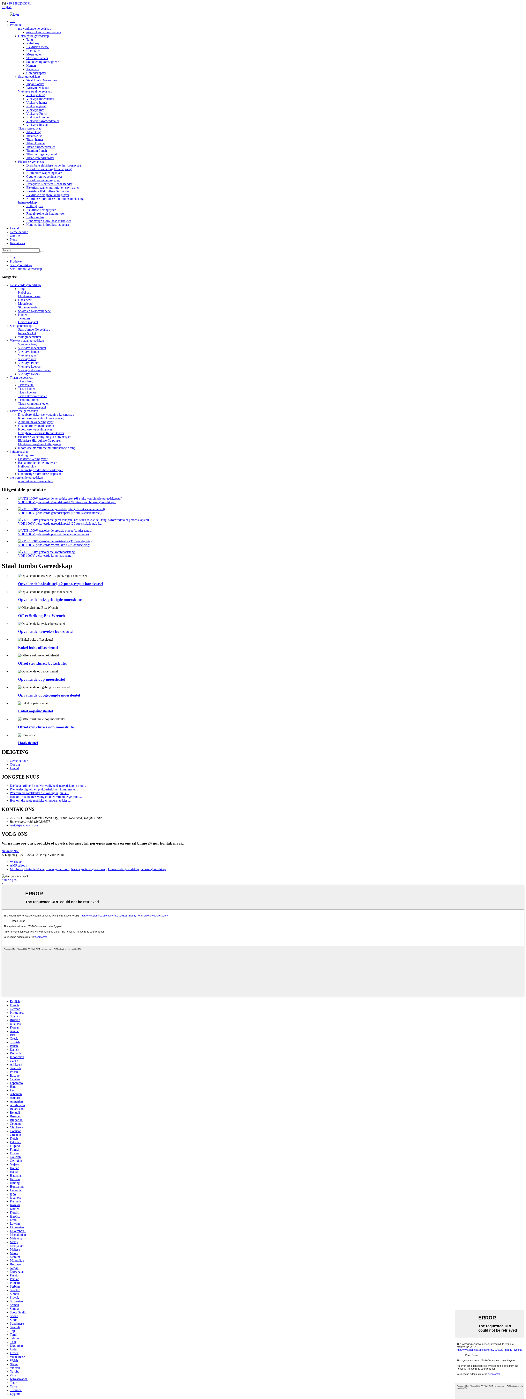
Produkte (16, 25)
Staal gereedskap (29, 76)
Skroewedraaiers (37, 58)
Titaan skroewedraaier (40, 147)
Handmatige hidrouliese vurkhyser (48, 221)
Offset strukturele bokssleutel (42, 663)
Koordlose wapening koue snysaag (49, 169)
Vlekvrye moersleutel (40, 99)
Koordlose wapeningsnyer (43, 180)
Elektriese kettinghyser (41, 210)
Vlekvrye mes (35, 110)
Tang (29, 39)
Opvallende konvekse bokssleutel (45, 631)
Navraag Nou (10, 851)
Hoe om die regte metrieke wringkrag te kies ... (40, 800)
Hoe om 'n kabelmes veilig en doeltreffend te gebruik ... (46, 796)
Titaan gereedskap (30, 128)
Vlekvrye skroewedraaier (42, 121)
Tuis (12, 21)
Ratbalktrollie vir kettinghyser (45, 213)
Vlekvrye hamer (36, 102)
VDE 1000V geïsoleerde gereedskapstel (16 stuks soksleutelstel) (60, 513)
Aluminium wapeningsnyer (44, 173)
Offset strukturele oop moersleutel (46, 727)
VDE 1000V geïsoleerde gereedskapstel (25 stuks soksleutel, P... (60, 523)
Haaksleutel (28, 743)
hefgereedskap (27, 202)
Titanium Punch (36, 150)
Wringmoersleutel (37, 87)
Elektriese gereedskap (32, 161)
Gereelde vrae (19, 232)
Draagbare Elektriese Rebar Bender (49, 184)
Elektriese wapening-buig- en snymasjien (53, 187)
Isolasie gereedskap (153, 869)
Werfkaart (16, 861)
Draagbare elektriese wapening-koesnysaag (54, 165)
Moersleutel (34, 54)
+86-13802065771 (19, 3)
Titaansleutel (34, 136)
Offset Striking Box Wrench (41, 615)
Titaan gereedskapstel (40, 158)
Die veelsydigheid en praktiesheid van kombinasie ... (44, 789)
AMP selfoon (18, 865)
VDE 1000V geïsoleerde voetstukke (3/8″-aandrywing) (54, 545)
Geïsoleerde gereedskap (33, 36)
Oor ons (15, 235)
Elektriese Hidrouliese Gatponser (47, 191)
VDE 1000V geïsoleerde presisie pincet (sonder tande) (53, 534)
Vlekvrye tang (35, 95)
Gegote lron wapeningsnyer (44, 176)
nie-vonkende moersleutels (43, 32)
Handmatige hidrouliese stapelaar (47, 224)
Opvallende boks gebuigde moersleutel (50, 599)
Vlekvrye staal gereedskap (35, 91)
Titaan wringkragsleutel (41, 154)
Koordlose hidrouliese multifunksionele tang (55, 198)
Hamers (31, 65)
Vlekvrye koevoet (38, 117)
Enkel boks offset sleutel (38, 647)
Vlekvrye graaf (36, 106)
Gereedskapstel (36, 73)
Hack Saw (33, 50)
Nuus (13, 239)
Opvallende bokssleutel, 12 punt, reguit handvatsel (60, 584)
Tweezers (32, 69)
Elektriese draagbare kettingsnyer (47, 195)
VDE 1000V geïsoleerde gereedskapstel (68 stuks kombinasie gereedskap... (67, 502)
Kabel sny (32, 43)
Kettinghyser (34, 206)
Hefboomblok (35, 217)
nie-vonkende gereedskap (34, 28)
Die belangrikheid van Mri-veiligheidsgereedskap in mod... (48, 785)
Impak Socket (35, 84)
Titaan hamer (34, 139)
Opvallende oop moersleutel (41, 679)
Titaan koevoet (35, 143)
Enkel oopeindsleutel (35, 711)
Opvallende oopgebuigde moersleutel (49, 695)
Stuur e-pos (9, 880)
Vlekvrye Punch (36, 113)
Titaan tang (33, 132)
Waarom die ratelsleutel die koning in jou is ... (39, 793)
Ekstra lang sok (34, 869)
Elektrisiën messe (37, 47)
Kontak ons (17, 243)
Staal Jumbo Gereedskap (42, 80)
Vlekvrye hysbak (37, 124)
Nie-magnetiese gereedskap (88, 869)
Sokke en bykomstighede (42, 62)
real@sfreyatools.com (24, 825)
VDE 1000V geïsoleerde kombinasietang (45, 555)
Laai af (14, 228)
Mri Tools (16, 869)
